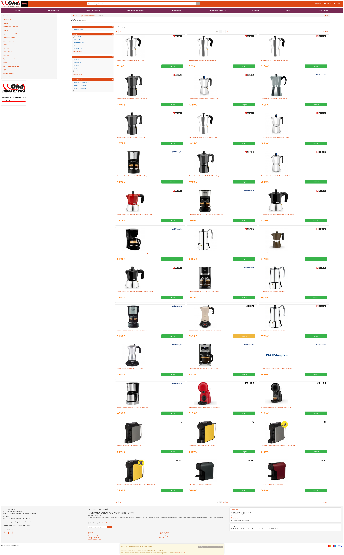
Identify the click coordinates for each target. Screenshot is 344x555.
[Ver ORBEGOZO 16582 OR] (150, 355)
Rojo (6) (76, 65)
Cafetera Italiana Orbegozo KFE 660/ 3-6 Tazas (130, 368)
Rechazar (209, 547)
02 (223, 31)
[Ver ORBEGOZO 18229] (294, 85)
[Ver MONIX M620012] (222, 123)
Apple (4, 69)
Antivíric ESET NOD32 (94, 539)
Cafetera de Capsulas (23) (81, 82)
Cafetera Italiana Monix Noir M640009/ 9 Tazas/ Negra (132, 137)
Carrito (338, 3)
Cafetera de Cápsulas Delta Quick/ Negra (200, 484)
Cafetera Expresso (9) (80, 88)
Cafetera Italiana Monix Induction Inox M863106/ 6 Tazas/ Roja (134, 214)
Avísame (244, 336)
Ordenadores (6, 16)
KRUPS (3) (77, 45)
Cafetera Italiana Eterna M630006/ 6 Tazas (273, 291)
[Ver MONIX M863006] (294, 200)
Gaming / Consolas (8, 41)
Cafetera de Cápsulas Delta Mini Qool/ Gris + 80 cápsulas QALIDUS (279, 445)
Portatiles (18, 10)
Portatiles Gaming (53, 10)
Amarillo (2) (77, 71)
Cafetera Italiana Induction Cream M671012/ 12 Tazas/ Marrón (278, 253)
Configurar (202, 547)
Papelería (5, 62)
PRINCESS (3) (78, 48)
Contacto (328, 3)
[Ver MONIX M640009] (150, 123)
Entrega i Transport (93, 538)
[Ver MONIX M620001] (150, 46)
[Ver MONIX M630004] (222, 239)
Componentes (7, 19)
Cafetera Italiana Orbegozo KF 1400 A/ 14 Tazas (274, 98)
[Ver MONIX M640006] (150, 85)
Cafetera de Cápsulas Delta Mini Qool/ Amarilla (202, 445)
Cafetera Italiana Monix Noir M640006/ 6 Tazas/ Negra (132, 98)
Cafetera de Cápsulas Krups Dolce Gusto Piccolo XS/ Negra (277, 407)
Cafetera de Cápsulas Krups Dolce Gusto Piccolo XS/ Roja (204, 407)
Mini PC (288, 10)
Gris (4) (76, 68)
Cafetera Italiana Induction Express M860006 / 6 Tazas (204, 98)
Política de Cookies (179, 553)
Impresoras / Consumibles (10, 34)
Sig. (227, 31)
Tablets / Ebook (7, 52)
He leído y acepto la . (101, 523)
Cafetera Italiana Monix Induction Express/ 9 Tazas (275, 137)
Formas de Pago (163, 536)
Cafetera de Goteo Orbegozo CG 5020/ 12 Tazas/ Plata (132, 407)
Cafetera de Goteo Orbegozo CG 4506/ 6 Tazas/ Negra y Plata (206, 214)
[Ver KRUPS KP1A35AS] (222, 393)
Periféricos (6, 48)
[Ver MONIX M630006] (294, 277)
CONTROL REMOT (323, 10)
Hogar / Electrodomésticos (10, 59)
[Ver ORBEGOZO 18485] (150, 162)
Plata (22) (77, 60)
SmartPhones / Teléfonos (10, 26)
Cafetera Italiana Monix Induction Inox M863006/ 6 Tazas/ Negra (278, 214)
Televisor (5, 30)
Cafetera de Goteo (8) (80, 91)
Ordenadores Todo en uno (217, 10)
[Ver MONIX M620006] (294, 46)
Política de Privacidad (135, 519)
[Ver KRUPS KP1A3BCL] (294, 393)
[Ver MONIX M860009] (294, 123)
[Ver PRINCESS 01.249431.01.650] (222, 316)
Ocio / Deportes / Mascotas (11, 66)
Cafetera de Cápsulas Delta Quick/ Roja (272, 484)
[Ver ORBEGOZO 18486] (222, 200)
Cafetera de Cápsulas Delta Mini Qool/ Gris (129, 445)
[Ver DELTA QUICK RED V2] (294, 470)
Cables (5, 44)
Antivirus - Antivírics (8, 73)
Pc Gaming (255, 10)
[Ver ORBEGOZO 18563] (294, 355)
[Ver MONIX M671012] (294, 239)
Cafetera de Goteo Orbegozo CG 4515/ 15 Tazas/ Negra (132, 330)
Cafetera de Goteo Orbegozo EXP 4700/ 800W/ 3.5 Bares (276, 368)
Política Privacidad (93, 534)
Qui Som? (161, 538)
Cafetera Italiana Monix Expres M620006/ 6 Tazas (274, 60)
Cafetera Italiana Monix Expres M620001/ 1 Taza (130, 60)
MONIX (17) (77, 37)
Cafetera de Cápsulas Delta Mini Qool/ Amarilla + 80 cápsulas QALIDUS (136, 484)
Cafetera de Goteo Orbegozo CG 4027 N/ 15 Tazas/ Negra (205, 291)
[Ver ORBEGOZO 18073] (150, 393)
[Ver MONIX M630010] (294, 316)
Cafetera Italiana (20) (80, 85)
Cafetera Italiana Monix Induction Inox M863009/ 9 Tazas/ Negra (135, 291)
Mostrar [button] (325, 31)
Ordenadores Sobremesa (135, 10)
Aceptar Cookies (218, 547)
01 (220, 31)
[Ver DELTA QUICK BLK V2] (222, 470)
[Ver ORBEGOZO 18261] (150, 316)
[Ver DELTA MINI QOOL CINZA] (150, 432)
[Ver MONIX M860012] (294, 162)
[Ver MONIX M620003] (222, 46)
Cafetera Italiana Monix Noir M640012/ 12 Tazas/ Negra (204, 176)
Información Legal (164, 532)
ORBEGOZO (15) (79, 42)
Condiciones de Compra (95, 536)
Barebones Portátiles (93, 10)
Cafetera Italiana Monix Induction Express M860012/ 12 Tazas (278, 176)
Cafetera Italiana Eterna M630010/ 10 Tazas (273, 330)
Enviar (109, 527)
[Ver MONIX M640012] (222, 162)
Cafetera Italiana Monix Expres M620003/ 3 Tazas (203, 60)
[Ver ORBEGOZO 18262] (222, 355)
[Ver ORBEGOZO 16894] (150, 239)
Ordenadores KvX (175, 10)
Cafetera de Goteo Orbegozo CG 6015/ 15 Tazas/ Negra (204, 368)
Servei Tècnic (6, 77)
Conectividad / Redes (9, 37)
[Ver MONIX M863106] (150, 200)
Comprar (172, 66)
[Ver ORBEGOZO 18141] (222, 277)
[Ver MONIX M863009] (150, 277)
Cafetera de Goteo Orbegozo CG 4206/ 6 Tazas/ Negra (132, 176)
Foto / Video (6, 55)
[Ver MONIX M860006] (222, 85)
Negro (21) (77, 62)
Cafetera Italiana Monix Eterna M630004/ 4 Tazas (202, 253)
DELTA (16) (77, 39)
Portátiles (5, 23)
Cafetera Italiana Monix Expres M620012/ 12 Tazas (203, 137)
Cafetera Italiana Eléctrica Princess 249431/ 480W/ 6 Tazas (205, 330)
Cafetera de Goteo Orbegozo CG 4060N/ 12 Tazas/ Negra (133, 253)
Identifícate (318, 3)
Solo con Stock (78, 30)
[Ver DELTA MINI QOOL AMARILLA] (222, 432)
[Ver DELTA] (294, 432)
